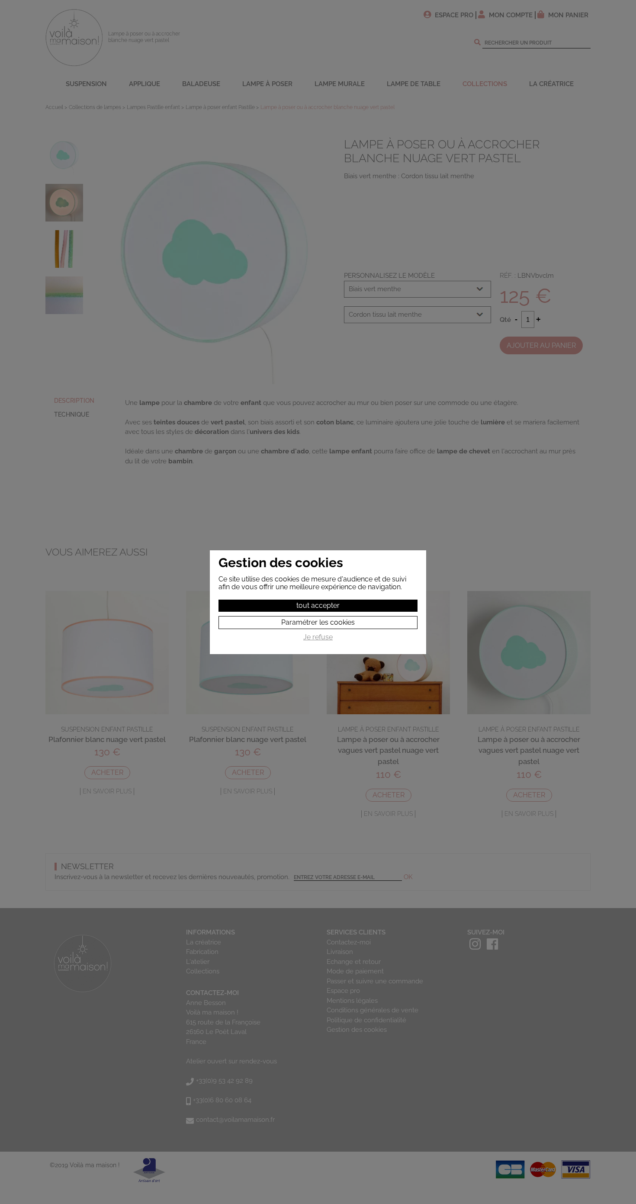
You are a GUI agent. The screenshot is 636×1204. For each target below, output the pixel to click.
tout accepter (318, 605)
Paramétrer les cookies (318, 622)
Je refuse (318, 637)
